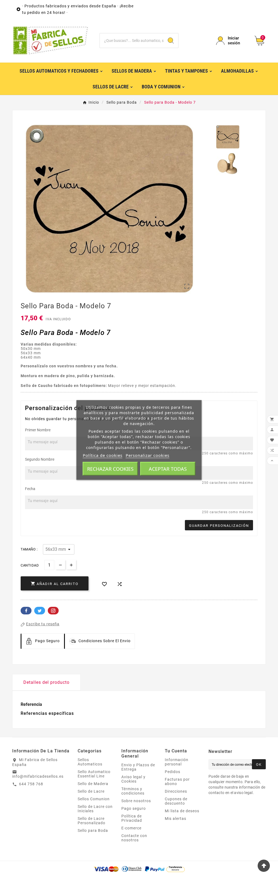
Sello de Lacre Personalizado (91, 820)
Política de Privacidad (131, 818)
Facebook (26, 610)
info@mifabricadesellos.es (38, 776)
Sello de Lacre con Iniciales (95, 808)
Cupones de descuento (176, 801)
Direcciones (176, 791)
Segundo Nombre (39, 459)
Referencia (31, 704)
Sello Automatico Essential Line (94, 774)
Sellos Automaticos (90, 762)
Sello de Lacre (91, 791)
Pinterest (53, 610)
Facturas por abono (177, 781)
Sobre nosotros (136, 801)
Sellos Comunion (94, 799)
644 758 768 (31, 784)
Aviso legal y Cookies (133, 779)
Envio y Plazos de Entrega (138, 767)
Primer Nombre (37, 430)
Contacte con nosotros (134, 837)
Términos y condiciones (132, 791)
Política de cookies (102, 455)
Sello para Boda (93, 830)
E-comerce (131, 828)
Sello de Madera (93, 783)
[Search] (171, 41)
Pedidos (172, 772)
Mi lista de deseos (182, 811)
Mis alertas (175, 818)
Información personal (176, 762)
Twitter (39, 610)
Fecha (30, 489)
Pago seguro (133, 808)
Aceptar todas (168, 469)
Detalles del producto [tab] (46, 682)
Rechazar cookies (110, 469)
